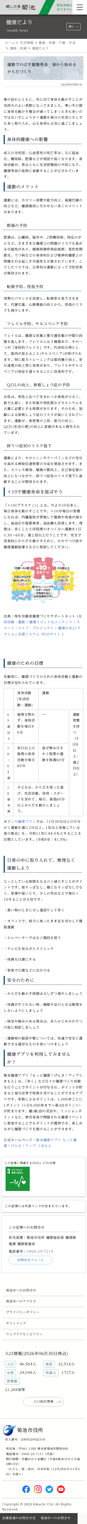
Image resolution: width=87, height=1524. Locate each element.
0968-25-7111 (32, 1453)
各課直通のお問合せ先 (19, 1518)
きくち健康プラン (21, 821)
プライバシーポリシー (23, 1312)
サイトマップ (16, 1323)
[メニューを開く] (79, 7)
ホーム (10, 42)
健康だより (40, 48)
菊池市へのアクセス (21, 1301)
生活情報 (26, 42)
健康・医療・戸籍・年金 (57, 42)
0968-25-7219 (40, 1251)
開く (71, 26)
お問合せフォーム (30, 1260)
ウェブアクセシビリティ (24, 1334)
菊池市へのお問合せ (21, 1290)
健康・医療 (18, 48)
